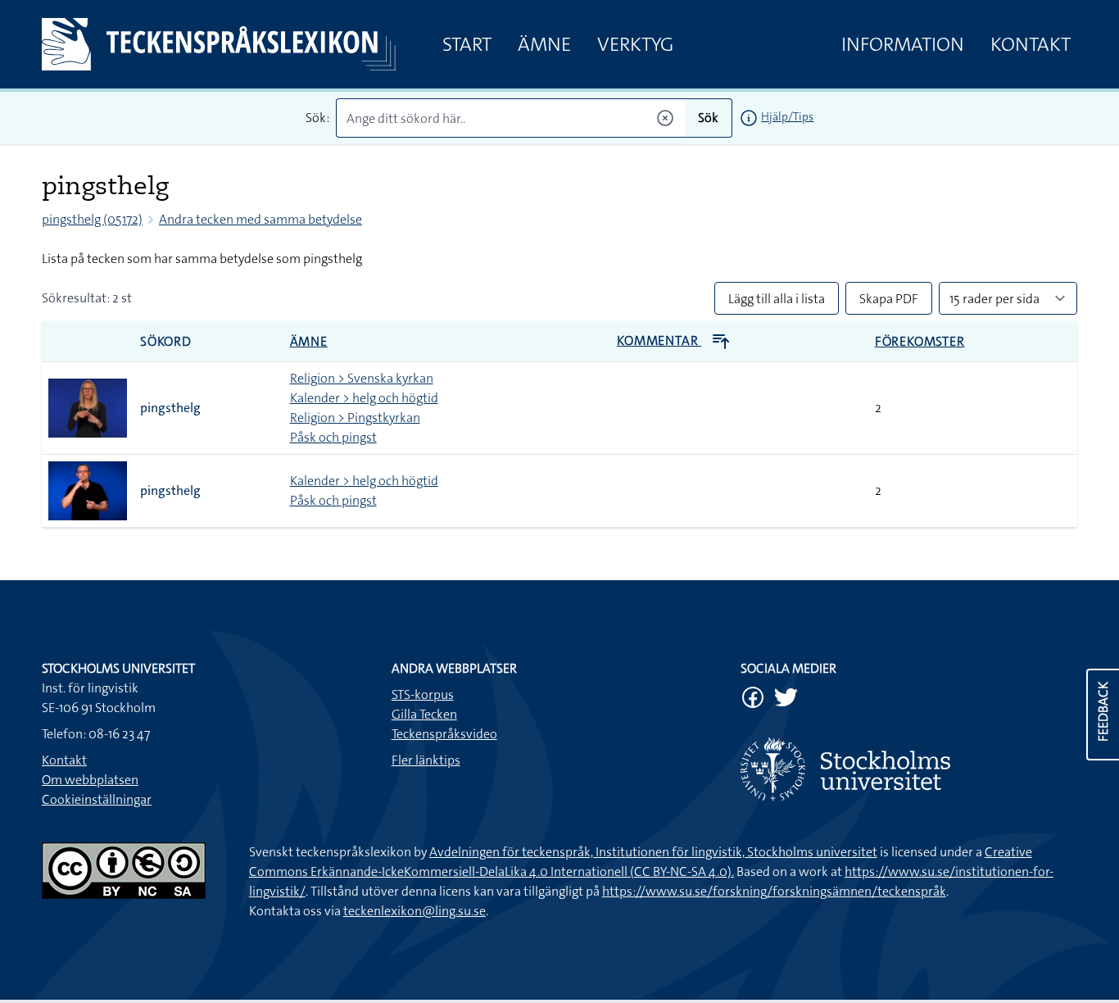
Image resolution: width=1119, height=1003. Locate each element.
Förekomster (920, 341)
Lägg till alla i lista (776, 298)
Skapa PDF (888, 298)
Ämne (544, 44)
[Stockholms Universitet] (909, 769)
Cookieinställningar (97, 799)
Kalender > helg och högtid (364, 397)
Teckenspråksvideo (444, 733)
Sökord (166, 341)
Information (902, 44)
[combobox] (511, 118)
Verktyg (635, 44)
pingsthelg (170, 407)
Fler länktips (426, 760)
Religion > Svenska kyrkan (361, 378)
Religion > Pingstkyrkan (355, 417)
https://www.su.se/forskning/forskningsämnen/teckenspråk (774, 891)
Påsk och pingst (333, 437)
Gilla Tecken (424, 714)
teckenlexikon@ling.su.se (414, 910)
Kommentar (659, 340)
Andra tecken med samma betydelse (260, 219)
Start (467, 44)
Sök (708, 117)
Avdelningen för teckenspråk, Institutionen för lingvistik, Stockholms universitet (653, 851)
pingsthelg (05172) (92, 219)
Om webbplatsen (90, 779)
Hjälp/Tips (787, 116)
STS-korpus (423, 694)
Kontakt (1030, 44)
